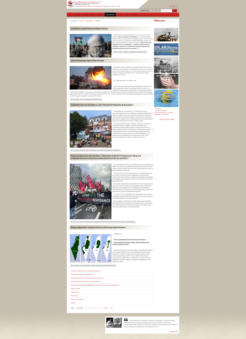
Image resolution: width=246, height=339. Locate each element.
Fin (111, 308)
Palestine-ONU (75, 292)
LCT (71, 14)
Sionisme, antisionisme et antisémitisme (82, 274)
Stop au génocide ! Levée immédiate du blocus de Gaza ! (87, 278)
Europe (100, 14)
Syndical (119, 14)
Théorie (85, 14)
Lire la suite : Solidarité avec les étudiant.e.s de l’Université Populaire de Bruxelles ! (96, 150)
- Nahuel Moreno (173, 331)
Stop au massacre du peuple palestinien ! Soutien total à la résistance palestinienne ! (95, 285)
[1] (138, 48)
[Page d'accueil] (70, 4)
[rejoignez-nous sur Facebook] (156, 10)
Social (126, 14)
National (93, 14)
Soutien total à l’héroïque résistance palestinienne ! (86, 281)
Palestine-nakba (75, 288)
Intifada (73, 303)
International (109, 14)
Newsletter (145, 11)
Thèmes (133, 14)
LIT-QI (172, 6)
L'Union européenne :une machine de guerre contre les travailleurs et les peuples (163, 112)
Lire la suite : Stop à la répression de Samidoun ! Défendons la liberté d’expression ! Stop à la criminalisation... (103, 222)
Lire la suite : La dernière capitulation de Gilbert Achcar (131, 52)
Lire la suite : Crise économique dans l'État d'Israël (86, 99)
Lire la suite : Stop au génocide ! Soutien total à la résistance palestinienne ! (94, 265)
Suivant (106, 308)
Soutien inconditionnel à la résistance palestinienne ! (86, 271)
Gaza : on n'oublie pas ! (77, 299)
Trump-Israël (74, 296)
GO (175, 11)
